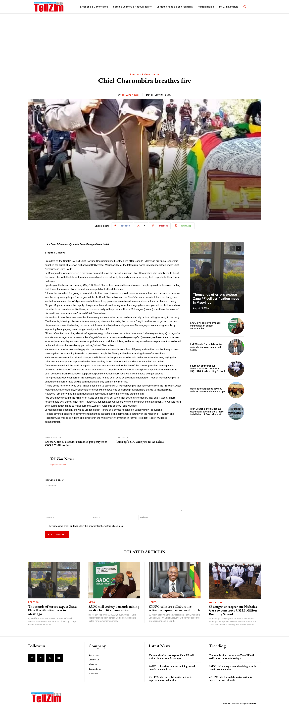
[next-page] (238, 248)
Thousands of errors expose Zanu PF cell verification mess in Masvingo (216, 299)
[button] (245, 7)
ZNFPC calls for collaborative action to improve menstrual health (206, 347)
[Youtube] (59, 658)
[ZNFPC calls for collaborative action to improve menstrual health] (236, 347)
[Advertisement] (144, 38)
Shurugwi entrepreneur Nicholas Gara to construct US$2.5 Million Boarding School (207, 368)
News (91, 602)
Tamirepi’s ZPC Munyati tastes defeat (140, 441)
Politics (33, 602)
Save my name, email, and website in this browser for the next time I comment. (86, 526)
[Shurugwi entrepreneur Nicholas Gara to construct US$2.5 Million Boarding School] (236, 369)
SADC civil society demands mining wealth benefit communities (205, 325)
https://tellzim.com (58, 465)
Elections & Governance (144, 74)
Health (153, 602)
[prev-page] (232, 248)
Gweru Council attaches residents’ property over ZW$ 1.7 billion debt (76, 443)
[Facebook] (31, 658)
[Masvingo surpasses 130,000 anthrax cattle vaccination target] (236, 390)
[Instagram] (40, 658)
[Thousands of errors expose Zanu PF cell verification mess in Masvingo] (217, 277)
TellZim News (130, 94)
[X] (50, 658)
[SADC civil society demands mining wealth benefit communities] (236, 326)
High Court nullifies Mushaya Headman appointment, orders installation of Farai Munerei (207, 411)
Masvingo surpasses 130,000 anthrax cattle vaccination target (207, 390)
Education (215, 602)
